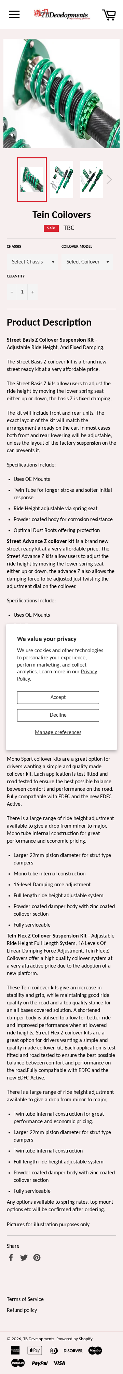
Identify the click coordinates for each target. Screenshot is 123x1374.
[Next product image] (109, 179)
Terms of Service (25, 1299)
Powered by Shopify (74, 1339)
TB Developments (38, 1339)
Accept (58, 697)
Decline (58, 715)
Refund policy (22, 1310)
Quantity (16, 276)
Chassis (14, 247)
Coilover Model (77, 247)
